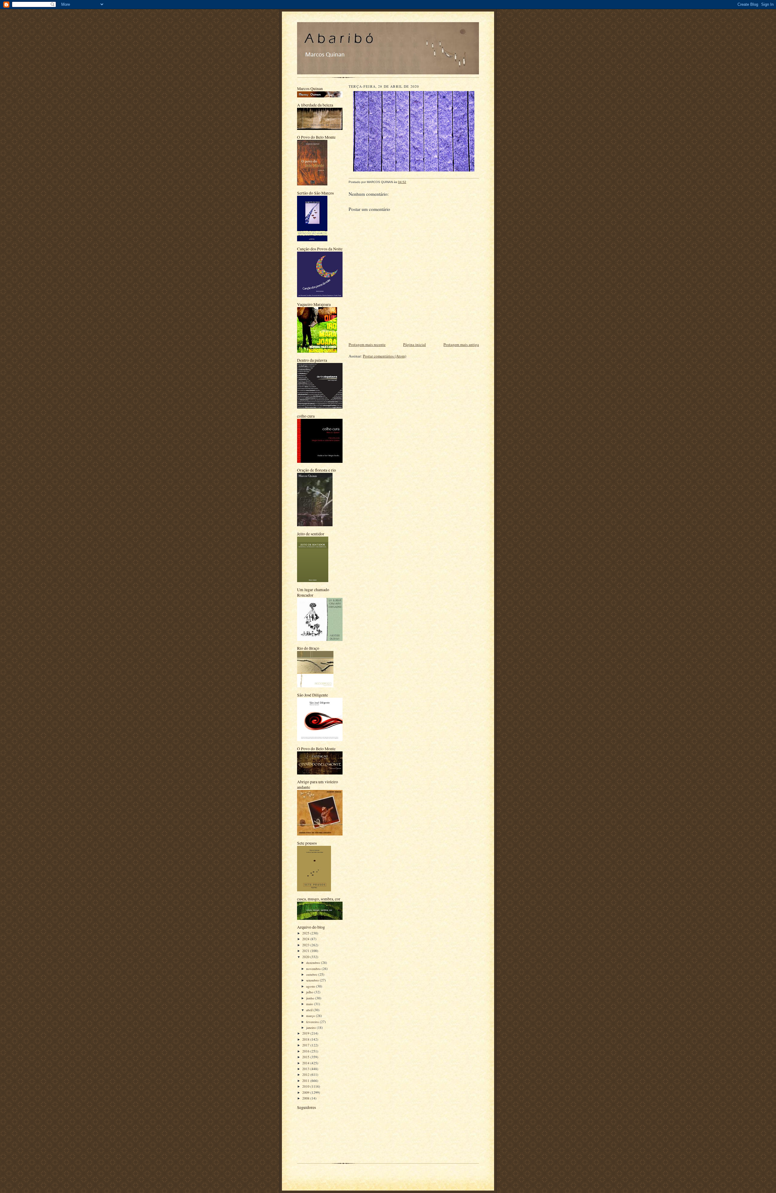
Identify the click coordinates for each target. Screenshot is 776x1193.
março (311, 1015)
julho (310, 992)
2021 (306, 950)
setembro (313, 980)
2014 (306, 1063)
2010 (306, 1086)
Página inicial (414, 344)
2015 (306, 1057)
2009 (306, 1092)
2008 (306, 1098)
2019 (306, 1033)
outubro (312, 974)
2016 (306, 1051)
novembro (314, 968)
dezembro (313, 962)
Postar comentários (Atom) (384, 356)
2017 (306, 1045)
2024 (306, 939)
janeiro (311, 1027)
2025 (306, 933)
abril (309, 1010)
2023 (306, 945)
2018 (306, 1039)
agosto (311, 986)
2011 (306, 1080)
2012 (306, 1074)
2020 (306, 956)
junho (310, 998)
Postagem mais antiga (461, 344)
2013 (306, 1068)
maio (310, 1004)
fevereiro (313, 1021)
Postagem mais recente (367, 344)
